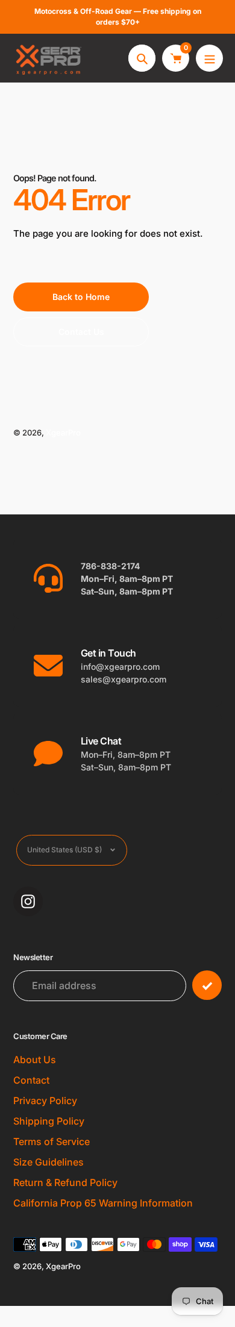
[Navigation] (209, 58)
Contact (31, 1080)
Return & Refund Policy (65, 1182)
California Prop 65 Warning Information (103, 1203)
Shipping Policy (48, 1121)
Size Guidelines (48, 1162)
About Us (34, 1060)
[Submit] (207, 985)
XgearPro (63, 432)
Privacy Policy (45, 1100)
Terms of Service (51, 1141)
